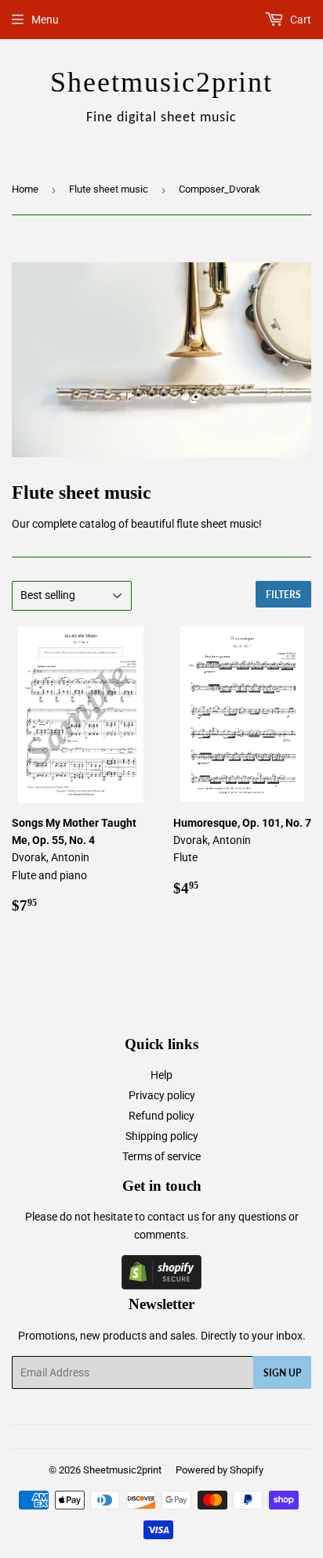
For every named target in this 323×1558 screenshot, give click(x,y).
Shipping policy (161, 1136)
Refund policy (161, 1115)
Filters (283, 594)
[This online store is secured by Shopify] (161, 1285)
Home (25, 189)
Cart (299, 19)
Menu (45, 19)
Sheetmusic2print (122, 1470)
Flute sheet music (108, 189)
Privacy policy (162, 1095)
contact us (173, 1216)
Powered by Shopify (219, 1470)
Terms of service (161, 1156)
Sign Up (282, 1373)
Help (161, 1075)
